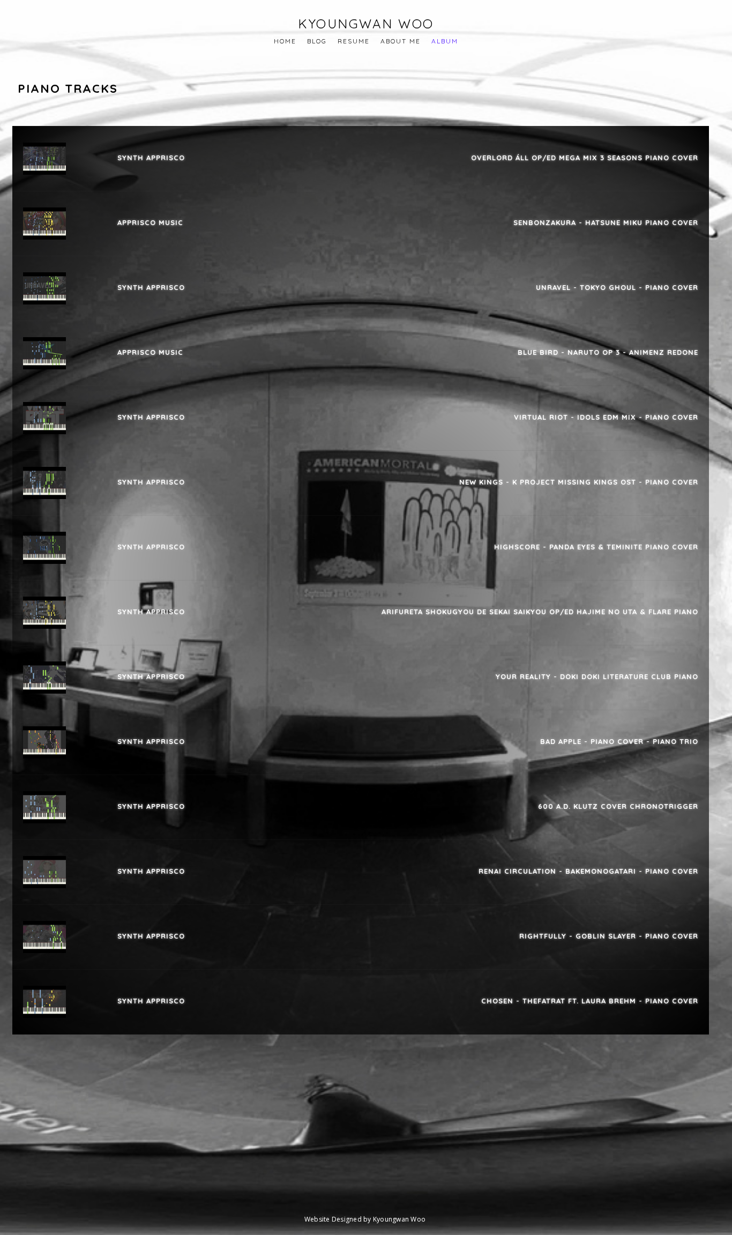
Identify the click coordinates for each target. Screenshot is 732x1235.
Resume (354, 41)
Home (285, 41)
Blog (317, 41)
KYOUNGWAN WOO (366, 24)
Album (444, 41)
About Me (400, 41)
